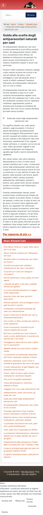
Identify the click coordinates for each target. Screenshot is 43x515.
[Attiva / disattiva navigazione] (3, 5)
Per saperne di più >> (17, 234)
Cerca (32, 15)
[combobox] (15, 14)
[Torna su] (39, 511)
